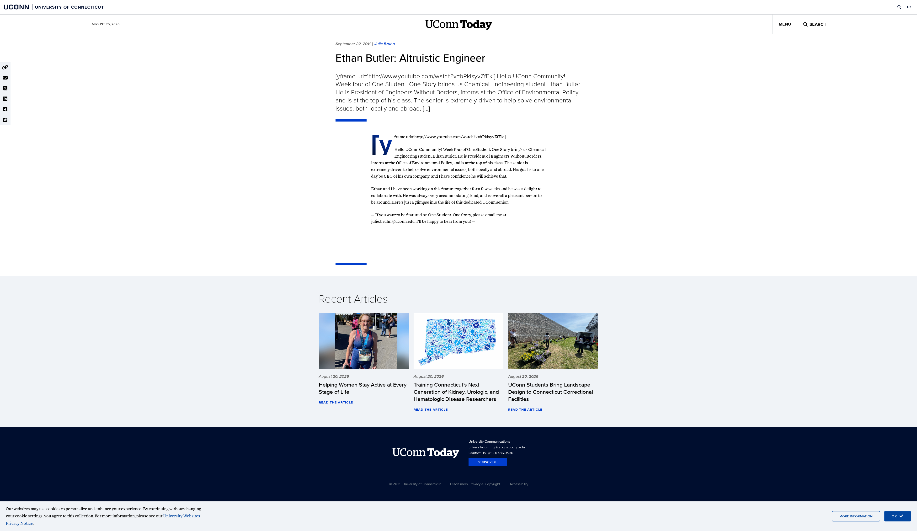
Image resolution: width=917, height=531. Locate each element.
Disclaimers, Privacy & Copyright (475, 483)
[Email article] (5, 78)
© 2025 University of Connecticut (415, 483)
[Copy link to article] (5, 67)
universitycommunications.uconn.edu (497, 447)
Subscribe (487, 462)
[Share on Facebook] (5, 109)
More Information (856, 516)
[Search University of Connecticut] (899, 7)
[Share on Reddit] (5, 120)
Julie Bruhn (384, 44)
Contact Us (477, 452)
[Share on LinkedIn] (5, 99)
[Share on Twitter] (5, 88)
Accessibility (519, 483)
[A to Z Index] (909, 7)
